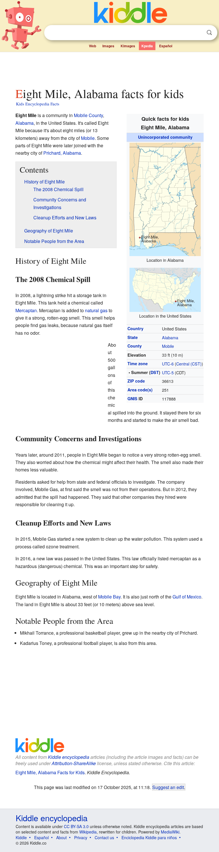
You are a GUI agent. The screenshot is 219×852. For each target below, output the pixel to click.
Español (165, 45)
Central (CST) (189, 364)
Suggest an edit (168, 787)
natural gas (96, 310)
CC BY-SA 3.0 (76, 826)
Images (108, 45)
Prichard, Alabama (62, 153)
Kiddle (21, 837)
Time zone (137, 363)
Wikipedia (88, 832)
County (134, 346)
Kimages (128, 45)
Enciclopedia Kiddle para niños (149, 837)
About (61, 837)
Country (135, 328)
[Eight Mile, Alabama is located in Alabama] (165, 198)
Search (209, 32)
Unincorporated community (165, 137)
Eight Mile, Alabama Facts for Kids (50, 772)
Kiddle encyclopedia (68, 757)
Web (92, 45)
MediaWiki (170, 832)
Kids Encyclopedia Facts (37, 104)
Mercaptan (26, 310)
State (132, 337)
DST (155, 372)
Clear (197, 33)
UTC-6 (168, 364)
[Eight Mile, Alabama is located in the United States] (165, 289)
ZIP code (136, 381)
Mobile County (88, 115)
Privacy (80, 837)
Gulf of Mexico (187, 596)
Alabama (170, 337)
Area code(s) (140, 390)
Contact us (104, 837)
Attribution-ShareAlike (74, 763)
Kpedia (147, 45)
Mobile (168, 346)
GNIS (132, 398)
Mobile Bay (109, 596)
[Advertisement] (109, 68)
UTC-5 (168, 372)
